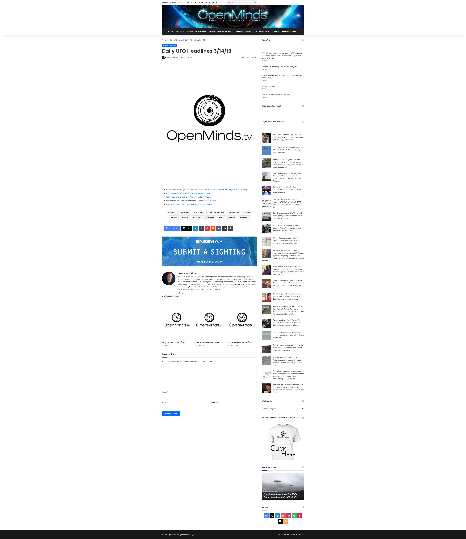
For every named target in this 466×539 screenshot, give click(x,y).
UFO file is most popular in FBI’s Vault (276, 95)
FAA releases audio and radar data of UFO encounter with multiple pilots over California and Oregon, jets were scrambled (282, 55)
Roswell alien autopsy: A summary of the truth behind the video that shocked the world (288, 373)
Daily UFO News (176, 40)
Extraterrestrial (217, 212)
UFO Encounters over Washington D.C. (288, 213)
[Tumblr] (201, 228)
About (274, 31)
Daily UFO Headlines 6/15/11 (173, 342)
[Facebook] (179, 293)
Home (170, 31)
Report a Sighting (289, 31)
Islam (247, 212)
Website (214, 402)
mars (174, 217)
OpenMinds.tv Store (243, 31)
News (185, 217)
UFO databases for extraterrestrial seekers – (189, 193)
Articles (179, 31)
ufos (233, 217)
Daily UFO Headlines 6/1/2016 (240, 342)
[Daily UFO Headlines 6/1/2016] (242, 321)
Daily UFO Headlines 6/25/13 (207, 342)
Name (165, 392)
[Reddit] (213, 228)
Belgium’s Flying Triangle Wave (284, 187)
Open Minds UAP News (196, 31)
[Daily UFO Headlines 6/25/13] (209, 321)
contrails (185, 212)
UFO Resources (261, 31)
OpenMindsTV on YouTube (220, 31)
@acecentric (182, 289)
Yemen (244, 217)
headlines (234, 212)
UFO (222, 217)
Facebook (220, 289)
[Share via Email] (224, 228)
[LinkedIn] (195, 228)
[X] (182, 293)
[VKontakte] (218, 228)
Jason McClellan (172, 58)
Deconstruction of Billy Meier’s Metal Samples (279, 67)
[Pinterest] (207, 228)
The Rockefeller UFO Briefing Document (288, 147)
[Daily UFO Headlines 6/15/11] (176, 321)
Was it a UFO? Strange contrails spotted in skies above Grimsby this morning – (206, 189)
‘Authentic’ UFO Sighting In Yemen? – (188, 197)
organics (198, 217)
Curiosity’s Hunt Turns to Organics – (189, 204)
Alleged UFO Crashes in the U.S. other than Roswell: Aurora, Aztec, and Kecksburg (288, 308)
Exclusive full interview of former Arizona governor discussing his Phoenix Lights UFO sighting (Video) (288, 253)
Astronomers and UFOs (271, 86)
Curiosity (199, 212)
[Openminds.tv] (233, 16)
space (211, 217)
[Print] (230, 228)
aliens (172, 212)
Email (165, 402)
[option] (283, 486)
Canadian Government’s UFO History (287, 332)
